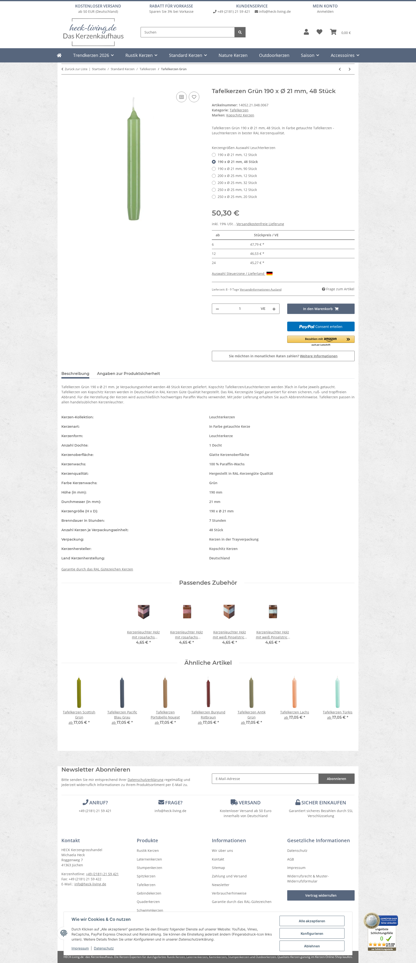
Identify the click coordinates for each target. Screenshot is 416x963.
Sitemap (218, 867)
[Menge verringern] (217, 309)
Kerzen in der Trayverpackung (234, 539)
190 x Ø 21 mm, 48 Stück (238, 161)
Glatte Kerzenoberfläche (229, 454)
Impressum (80, 948)
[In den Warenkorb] (65, 85)
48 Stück (216, 530)
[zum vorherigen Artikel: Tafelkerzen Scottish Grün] (340, 69)
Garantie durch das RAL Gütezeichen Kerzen (97, 569)
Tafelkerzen (239, 110)
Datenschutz (104, 948)
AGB (290, 859)
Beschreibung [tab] (75, 373)
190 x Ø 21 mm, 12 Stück (237, 154)
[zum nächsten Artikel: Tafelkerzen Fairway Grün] (350, 69)
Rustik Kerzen (148, 850)
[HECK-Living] (59, 55)
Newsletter (220, 884)
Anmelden (325, 11)
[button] (306, 32)
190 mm (215, 492)
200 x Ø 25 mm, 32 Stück (237, 182)
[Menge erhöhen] (274, 309)
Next (347, 702)
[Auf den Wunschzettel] (194, 97)
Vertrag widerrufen (321, 895)
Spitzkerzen (146, 876)
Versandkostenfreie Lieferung (260, 224)
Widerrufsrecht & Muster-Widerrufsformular (308, 878)
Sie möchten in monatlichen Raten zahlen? (283, 356)
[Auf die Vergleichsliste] (181, 97)
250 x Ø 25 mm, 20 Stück (237, 196)
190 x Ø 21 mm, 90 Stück (237, 168)
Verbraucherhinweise (229, 893)
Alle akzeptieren (312, 921)
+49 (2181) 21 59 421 (233, 11)
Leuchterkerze (221, 436)
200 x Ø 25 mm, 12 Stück (237, 175)
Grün (213, 483)
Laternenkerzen (149, 859)
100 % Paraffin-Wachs (227, 464)
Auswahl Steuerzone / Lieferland (238, 273)
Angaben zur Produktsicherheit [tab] (128, 373)
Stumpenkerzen (149, 867)
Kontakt (218, 859)
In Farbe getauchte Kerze (229, 426)
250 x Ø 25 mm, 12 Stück (237, 189)
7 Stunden (217, 520)
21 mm (214, 501)
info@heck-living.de (275, 11)
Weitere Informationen (319, 356)
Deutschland (219, 558)
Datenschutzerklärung (145, 779)
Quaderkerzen (148, 901)
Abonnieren (336, 778)
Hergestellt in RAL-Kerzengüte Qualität (241, 473)
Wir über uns (222, 850)
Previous (69, 702)
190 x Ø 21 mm (221, 511)
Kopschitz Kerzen (223, 548)
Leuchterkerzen (222, 417)
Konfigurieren (312, 933)
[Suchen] (240, 32)
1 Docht (215, 445)
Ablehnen (312, 946)
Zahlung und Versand (229, 876)
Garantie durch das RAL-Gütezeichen (242, 901)
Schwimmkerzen (150, 910)
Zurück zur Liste (76, 69)
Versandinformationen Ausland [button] (260, 289)
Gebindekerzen (149, 893)
